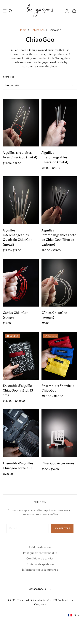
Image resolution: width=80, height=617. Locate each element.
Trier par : (9, 77)
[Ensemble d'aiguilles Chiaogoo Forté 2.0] (21, 433)
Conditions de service (40, 558)
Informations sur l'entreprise (40, 569)
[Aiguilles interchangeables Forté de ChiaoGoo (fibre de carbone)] (59, 200)
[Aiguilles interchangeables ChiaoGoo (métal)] (59, 123)
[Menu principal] (5, 11)
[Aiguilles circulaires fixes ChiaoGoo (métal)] (21, 123)
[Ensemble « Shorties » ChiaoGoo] (59, 356)
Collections (37, 30)
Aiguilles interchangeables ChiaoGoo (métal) (54, 157)
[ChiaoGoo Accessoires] (59, 433)
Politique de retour (40, 547)
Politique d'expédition (40, 564)
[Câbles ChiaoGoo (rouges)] (21, 283)
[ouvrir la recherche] (10, 11)
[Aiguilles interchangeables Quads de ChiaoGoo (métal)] (21, 200)
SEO (54, 600)
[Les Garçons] (40, 10)
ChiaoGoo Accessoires (57, 463)
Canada (38, 589)
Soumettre (62, 528)
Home (22, 30)
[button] (74, 615)
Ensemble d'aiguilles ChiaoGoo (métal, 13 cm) (18, 390)
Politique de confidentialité (40, 553)
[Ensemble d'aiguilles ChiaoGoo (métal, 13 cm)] (21, 356)
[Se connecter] (67, 11)
